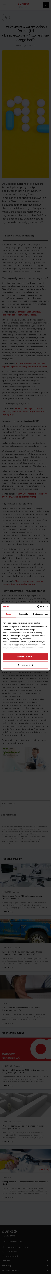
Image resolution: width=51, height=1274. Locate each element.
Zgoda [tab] (8, 614)
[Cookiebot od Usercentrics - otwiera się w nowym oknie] (37, 607)
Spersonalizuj (24, 665)
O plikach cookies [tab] (40, 614)
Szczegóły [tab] (23, 614)
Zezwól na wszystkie (25, 657)
